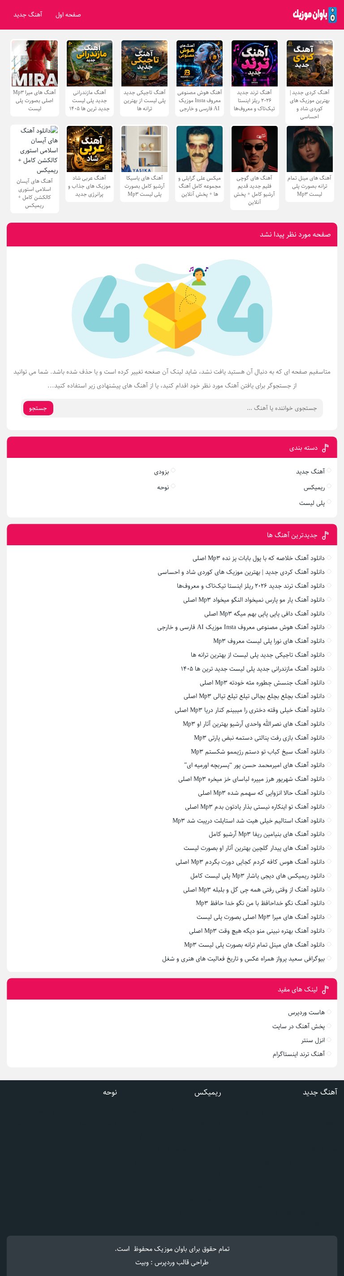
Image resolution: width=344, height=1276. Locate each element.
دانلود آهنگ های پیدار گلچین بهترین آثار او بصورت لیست (254, 848)
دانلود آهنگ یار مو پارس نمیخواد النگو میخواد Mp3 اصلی (254, 600)
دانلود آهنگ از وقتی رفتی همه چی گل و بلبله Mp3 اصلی (254, 890)
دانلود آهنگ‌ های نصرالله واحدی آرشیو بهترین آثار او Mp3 (254, 724)
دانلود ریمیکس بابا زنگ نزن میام (180, 1211)
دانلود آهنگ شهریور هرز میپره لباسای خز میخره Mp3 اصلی (251, 779)
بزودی (161, 472)
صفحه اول (68, 15)
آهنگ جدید (27, 15)
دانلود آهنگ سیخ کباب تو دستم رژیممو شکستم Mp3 (258, 752)
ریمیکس (314, 487)
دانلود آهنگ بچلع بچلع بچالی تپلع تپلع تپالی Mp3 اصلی (254, 696)
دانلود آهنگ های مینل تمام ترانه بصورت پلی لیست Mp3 (254, 945)
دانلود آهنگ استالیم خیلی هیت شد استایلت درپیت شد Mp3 (248, 821)
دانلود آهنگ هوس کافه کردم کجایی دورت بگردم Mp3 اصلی (250, 862)
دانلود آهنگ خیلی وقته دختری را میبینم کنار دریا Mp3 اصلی (250, 710)
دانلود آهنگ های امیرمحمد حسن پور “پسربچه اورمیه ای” (254, 765)
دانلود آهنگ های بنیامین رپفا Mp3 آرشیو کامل (267, 834)
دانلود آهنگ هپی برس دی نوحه (78, 1111)
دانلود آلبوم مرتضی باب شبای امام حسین (65, 1124)
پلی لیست (312, 503)
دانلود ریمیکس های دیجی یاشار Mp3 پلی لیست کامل (257, 876)
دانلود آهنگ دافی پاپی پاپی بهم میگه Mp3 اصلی (264, 614)
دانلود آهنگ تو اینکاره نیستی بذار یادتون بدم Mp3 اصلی (255, 807)
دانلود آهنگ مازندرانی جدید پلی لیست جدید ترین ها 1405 (253, 669)
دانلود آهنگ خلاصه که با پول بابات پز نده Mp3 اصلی (259, 558)
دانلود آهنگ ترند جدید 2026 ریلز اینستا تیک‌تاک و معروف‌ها (251, 586)
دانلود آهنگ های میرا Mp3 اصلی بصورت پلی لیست (261, 917)
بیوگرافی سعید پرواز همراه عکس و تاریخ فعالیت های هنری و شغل (243, 959)
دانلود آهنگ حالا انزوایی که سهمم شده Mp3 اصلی (261, 793)
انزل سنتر (313, 1040)
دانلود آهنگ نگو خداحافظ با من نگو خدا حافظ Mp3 (260, 903)
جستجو (38, 408)
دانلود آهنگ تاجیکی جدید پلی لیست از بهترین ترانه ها (258, 655)
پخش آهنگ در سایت (298, 1026)
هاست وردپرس (306, 1012)
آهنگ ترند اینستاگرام (299, 1054)
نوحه (163, 487)
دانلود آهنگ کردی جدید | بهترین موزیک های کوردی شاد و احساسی (241, 572)
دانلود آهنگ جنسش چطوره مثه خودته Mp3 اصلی (262, 683)
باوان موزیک (170, 1249)
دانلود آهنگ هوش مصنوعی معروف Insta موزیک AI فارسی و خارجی (241, 627)
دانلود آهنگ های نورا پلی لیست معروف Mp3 (269, 641)
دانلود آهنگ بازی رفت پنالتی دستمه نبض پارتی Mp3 (259, 738)
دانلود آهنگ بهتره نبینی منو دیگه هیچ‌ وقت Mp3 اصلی (257, 931)
